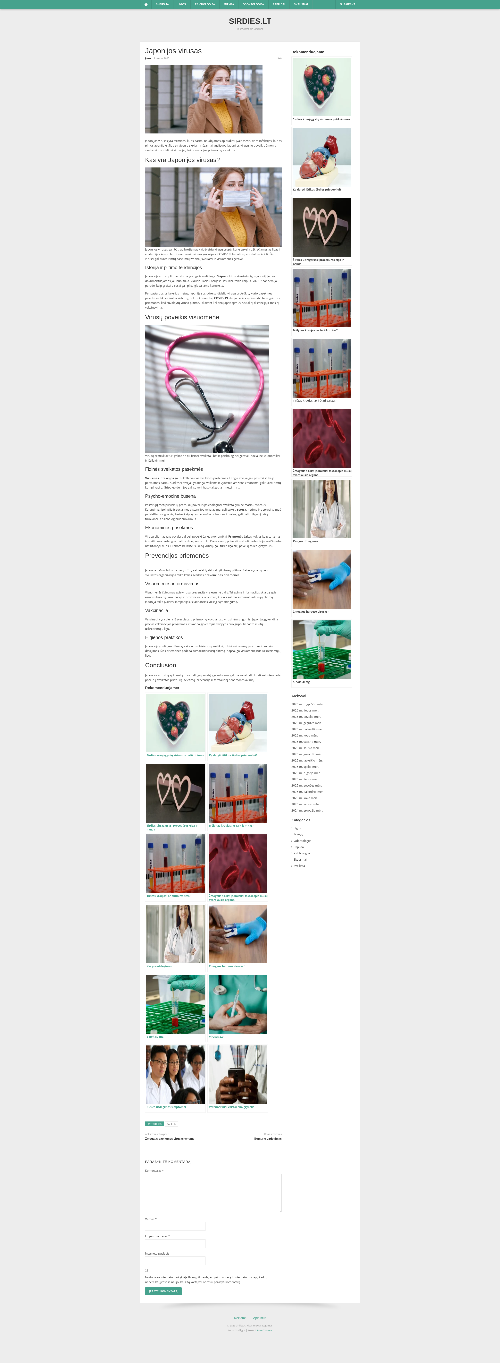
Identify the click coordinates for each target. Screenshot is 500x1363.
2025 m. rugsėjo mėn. (306, 773)
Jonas (148, 58)
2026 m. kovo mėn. (304, 735)
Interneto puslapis (157, 1253)
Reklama (240, 1318)
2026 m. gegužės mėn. (306, 723)
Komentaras (154, 1170)
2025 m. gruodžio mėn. (307, 754)
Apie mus (259, 1318)
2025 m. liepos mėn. (305, 779)
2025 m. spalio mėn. (305, 767)
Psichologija (205, 4)
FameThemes (264, 1330)
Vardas (151, 1219)
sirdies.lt (250, 21)
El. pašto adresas (157, 1236)
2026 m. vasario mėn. (306, 742)
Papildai (279, 4)
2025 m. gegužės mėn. (306, 785)
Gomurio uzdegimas (268, 1138)
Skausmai (301, 4)
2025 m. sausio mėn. (305, 804)
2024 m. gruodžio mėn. (307, 810)
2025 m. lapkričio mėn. (307, 760)
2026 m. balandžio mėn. (307, 729)
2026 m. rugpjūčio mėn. (307, 704)
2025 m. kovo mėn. (304, 798)
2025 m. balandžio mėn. (307, 792)
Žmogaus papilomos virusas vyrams (169, 1138)
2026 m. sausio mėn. (305, 748)
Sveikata (162, 4)
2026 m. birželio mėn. (306, 717)
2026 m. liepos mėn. (305, 710)
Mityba (229, 4)
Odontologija (253, 4)
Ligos (182, 4)
